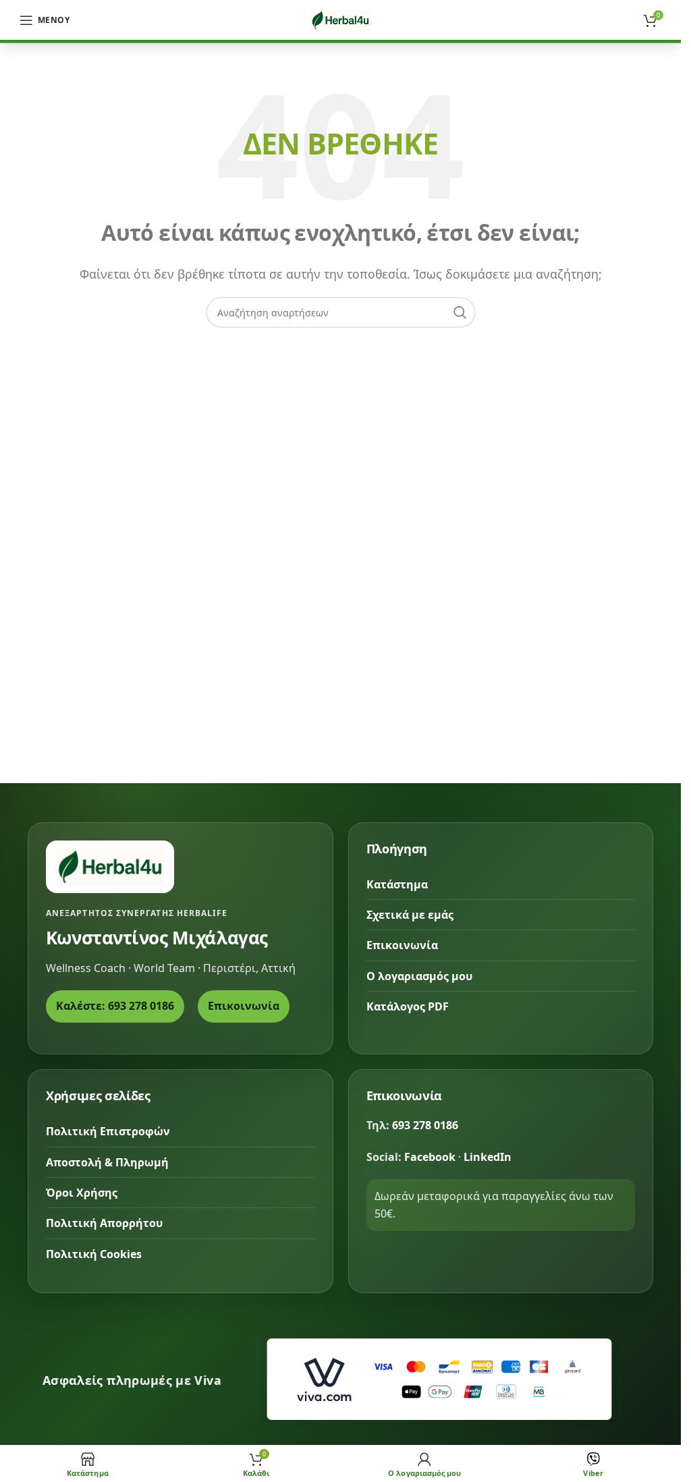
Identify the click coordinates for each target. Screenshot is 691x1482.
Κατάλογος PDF (407, 1006)
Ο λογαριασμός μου (419, 976)
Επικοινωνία (243, 1005)
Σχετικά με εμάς (409, 914)
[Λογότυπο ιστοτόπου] (340, 18)
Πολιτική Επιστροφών (108, 1131)
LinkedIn (488, 1156)
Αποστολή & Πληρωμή (107, 1162)
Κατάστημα (397, 884)
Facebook (429, 1156)
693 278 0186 (425, 1125)
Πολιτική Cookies (94, 1254)
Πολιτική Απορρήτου (104, 1223)
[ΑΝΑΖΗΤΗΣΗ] (460, 312)
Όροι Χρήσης (81, 1192)
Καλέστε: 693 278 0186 (115, 1005)
